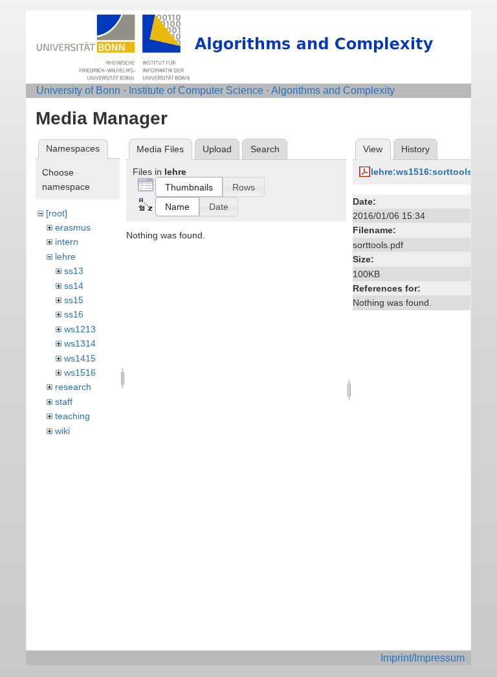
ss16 (73, 314)
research (73, 387)
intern (66, 241)
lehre (65, 256)
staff (63, 401)
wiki (62, 431)
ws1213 (80, 329)
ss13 (73, 271)
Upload (217, 149)
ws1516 (80, 372)
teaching (72, 416)
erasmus (73, 227)
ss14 (73, 286)
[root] (56, 213)
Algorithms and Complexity (333, 90)
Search (265, 149)
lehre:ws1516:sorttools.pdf (430, 171)
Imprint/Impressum (423, 657)
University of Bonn (78, 90)
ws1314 (80, 343)
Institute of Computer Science (196, 90)
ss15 (73, 300)
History (415, 149)
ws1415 (80, 358)
